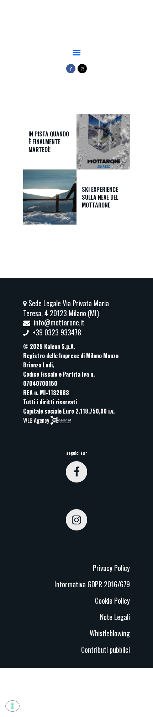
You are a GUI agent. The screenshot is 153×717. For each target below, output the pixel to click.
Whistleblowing (110, 633)
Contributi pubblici (105, 649)
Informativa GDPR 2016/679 (92, 584)
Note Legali (115, 616)
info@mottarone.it (59, 322)
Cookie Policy (112, 600)
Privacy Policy (111, 567)
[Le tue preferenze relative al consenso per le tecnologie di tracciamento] (12, 706)
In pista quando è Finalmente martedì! (48, 141)
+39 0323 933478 (56, 332)
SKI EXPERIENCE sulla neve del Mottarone (100, 197)
